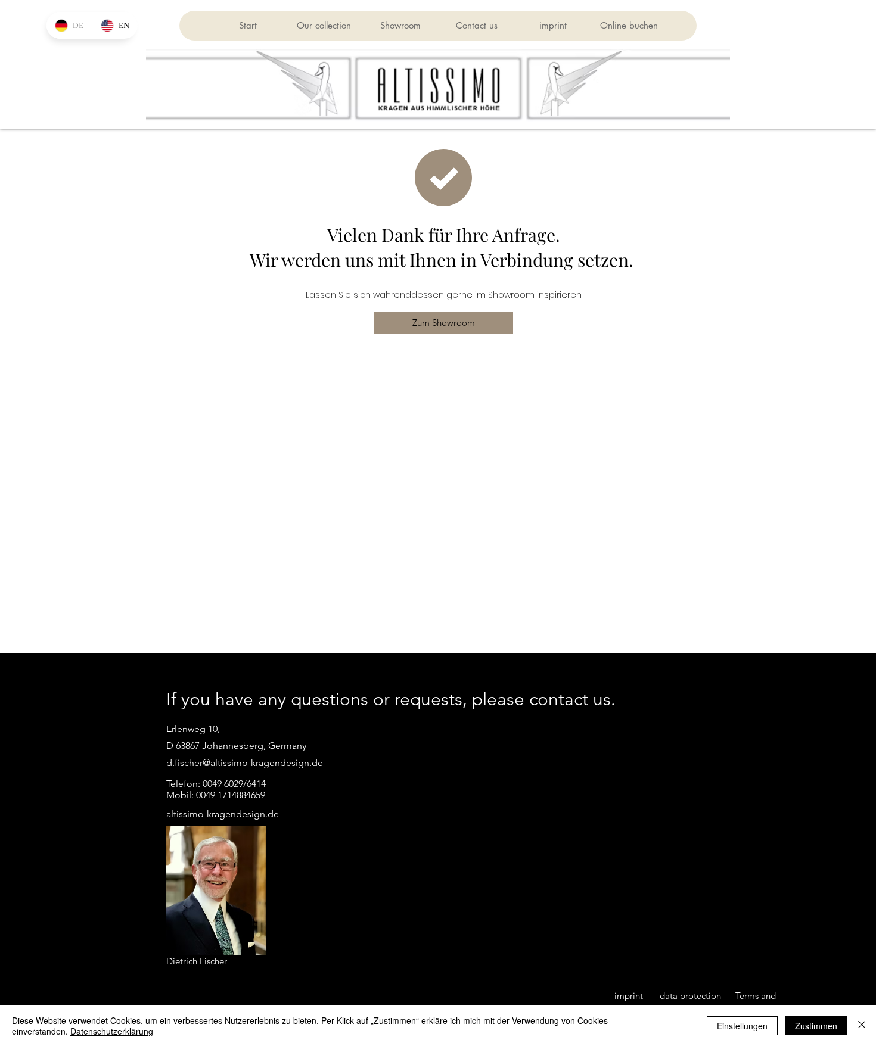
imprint (628, 995)
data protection (690, 995)
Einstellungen (742, 1026)
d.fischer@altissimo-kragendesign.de (244, 762)
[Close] (862, 1025)
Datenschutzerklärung (111, 1031)
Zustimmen (816, 1026)
